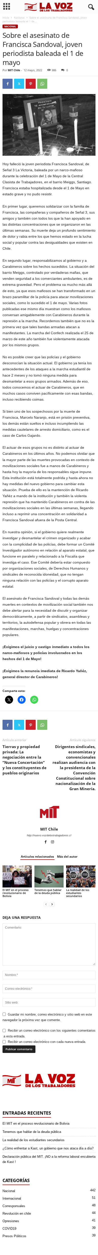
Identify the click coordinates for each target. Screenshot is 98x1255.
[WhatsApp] (42, 84)
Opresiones (11, 1221)
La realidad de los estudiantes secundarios (77, 893)
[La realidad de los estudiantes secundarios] (80, 876)
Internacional (12, 1198)
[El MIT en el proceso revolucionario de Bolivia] (17, 876)
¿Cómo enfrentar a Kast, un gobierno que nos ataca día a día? (48, 1148)
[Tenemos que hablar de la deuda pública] (49, 876)
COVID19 (9, 1228)
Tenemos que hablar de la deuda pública (48, 891)
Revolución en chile (17, 1213)
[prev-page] (45, 904)
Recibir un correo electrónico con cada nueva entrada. (47, 1042)
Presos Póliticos (14, 1236)
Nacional (19, 17)
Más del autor (67, 856)
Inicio (6, 17)
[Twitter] (19, 84)
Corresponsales (14, 1206)
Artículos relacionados (37, 856)
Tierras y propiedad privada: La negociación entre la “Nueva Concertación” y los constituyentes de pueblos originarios (24, 759)
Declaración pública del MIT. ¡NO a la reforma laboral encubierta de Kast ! (49, 1159)
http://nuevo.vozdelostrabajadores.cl (49, 835)
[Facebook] (8, 84)
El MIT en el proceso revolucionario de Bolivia (16, 893)
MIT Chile (14, 70)
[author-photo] (49, 812)
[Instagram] (53, 842)
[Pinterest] (31, 84)
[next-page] (52, 904)
